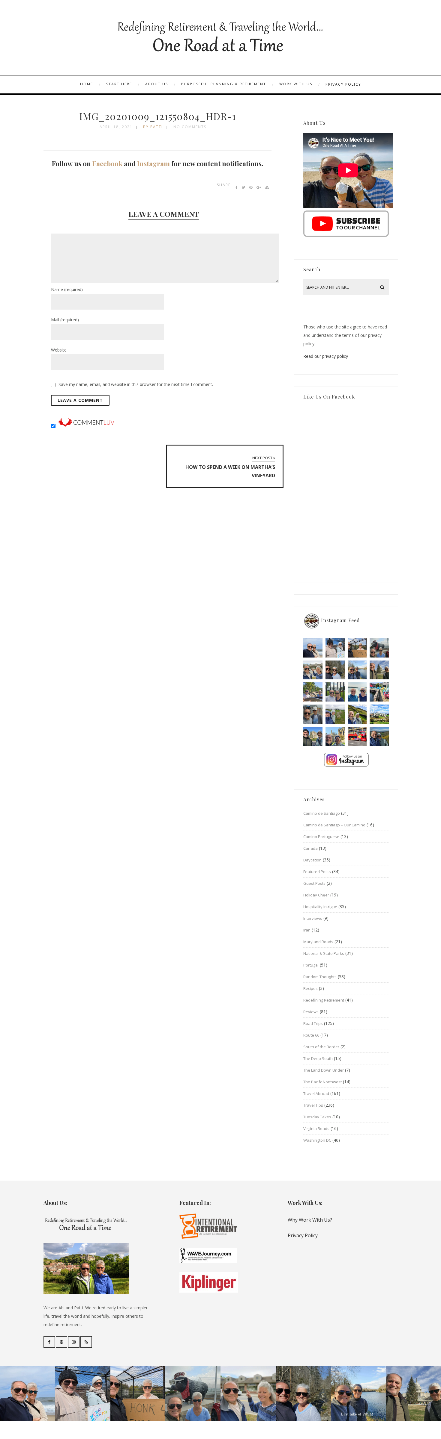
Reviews (311, 1011)
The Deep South (318, 1058)
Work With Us (295, 84)
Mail (65, 319)
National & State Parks (323, 953)
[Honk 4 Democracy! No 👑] (357, 648)
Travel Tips (313, 1105)
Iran (306, 930)
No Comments (189, 126)
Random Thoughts (320, 976)
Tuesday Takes (317, 1117)
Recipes (310, 988)
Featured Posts (317, 871)
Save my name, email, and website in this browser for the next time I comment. (135, 384)
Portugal (311, 965)
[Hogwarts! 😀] (335, 736)
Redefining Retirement (323, 1000)
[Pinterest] (61, 1342)
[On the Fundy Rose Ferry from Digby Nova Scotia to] (357, 692)
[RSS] (86, 1342)
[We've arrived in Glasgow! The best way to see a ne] (357, 736)
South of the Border (321, 1046)
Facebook (107, 163)
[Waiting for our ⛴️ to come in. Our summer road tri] (312, 714)
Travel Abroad (316, 1093)
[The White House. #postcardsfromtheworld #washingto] (335, 692)
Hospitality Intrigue (320, 906)
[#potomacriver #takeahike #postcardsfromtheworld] (357, 670)
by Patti (153, 126)
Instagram (153, 163)
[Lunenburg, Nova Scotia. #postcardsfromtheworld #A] (379, 692)
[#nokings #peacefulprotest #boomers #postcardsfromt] (335, 648)
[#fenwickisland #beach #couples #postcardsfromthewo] (312, 648)
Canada (310, 848)
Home (86, 84)
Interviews (312, 918)
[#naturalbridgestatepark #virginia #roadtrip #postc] (335, 670)
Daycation (312, 860)
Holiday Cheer (316, 895)
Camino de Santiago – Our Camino (334, 825)
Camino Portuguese (321, 836)
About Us (156, 84)
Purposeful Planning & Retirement (223, 84)
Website (59, 350)
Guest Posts (314, 883)
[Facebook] (49, 1342)
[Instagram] (74, 1342)
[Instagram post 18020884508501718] (379, 714)
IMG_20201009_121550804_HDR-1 (157, 116)
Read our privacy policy (325, 356)
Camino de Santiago (321, 813)
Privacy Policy (343, 84)
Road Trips (313, 1023)
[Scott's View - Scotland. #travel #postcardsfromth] (379, 736)
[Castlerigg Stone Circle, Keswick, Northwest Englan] (335, 714)
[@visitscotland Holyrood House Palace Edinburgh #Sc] (312, 736)
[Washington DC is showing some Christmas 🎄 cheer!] (379, 670)
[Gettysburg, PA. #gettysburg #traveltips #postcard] (312, 692)
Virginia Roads (316, 1128)
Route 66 (311, 1035)
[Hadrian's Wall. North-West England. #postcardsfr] (357, 714)
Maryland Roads (318, 941)
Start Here (119, 84)
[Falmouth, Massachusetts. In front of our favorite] (312, 670)
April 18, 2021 (116, 126)
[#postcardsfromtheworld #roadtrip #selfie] (379, 648)
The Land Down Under (323, 1070)
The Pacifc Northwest (322, 1081)
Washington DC (317, 1140)
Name (67, 289)
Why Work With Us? (310, 1220)
